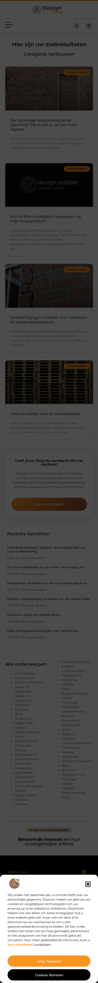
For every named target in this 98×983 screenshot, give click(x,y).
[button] (87, 884)
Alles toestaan (49, 961)
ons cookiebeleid (20, 944)
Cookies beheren (49, 975)
